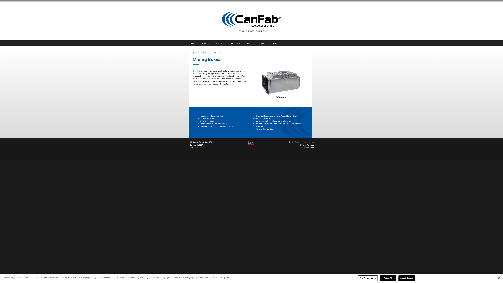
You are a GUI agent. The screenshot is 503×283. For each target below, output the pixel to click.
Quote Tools (235, 43)
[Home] (251, 22)
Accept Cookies (406, 278)
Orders (219, 43)
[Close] (499, 278)
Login (274, 43)
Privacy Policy (309, 147)
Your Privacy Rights (368, 278)
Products (205, 43)
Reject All (388, 278)
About (250, 43)
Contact (262, 43)
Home (192, 43)
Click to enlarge (280, 97)
